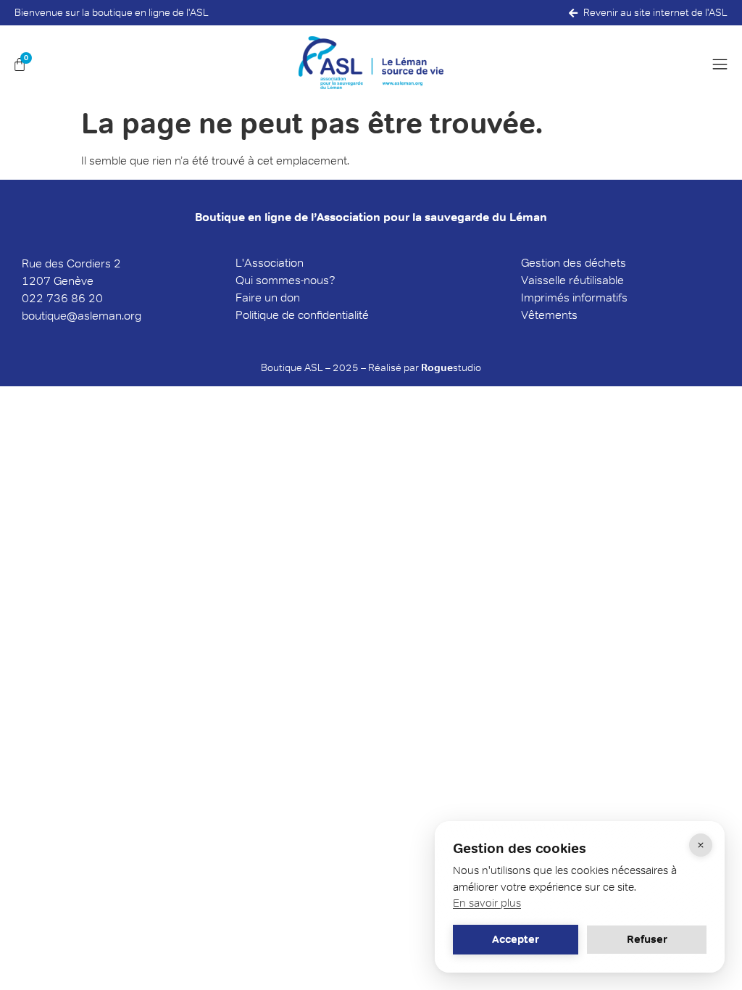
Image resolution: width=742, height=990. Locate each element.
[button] (723, 64)
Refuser (647, 939)
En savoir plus (487, 903)
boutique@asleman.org (81, 316)
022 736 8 (50, 298)
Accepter (515, 939)
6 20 (90, 298)
